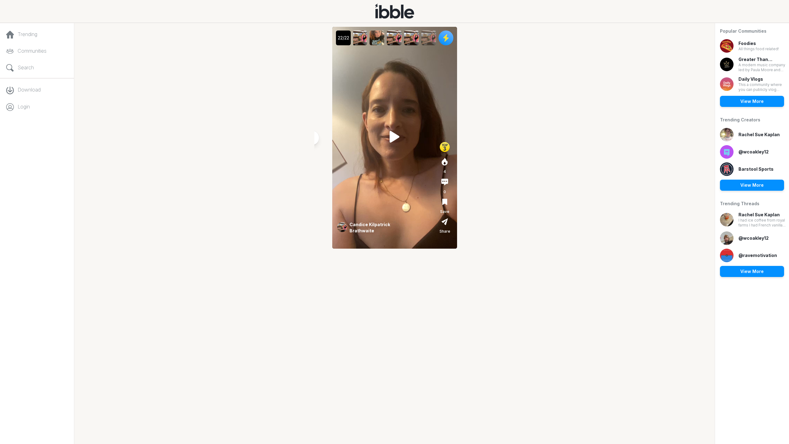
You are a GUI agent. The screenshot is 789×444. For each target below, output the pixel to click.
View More (752, 101)
